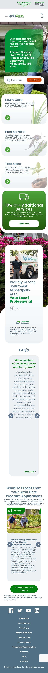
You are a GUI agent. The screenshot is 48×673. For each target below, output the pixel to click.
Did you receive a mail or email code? (24, 4)
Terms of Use (24, 637)
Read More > (30, 471)
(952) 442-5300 (39, 5)
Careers (24, 651)
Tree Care (24, 628)
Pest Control (24, 623)
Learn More (24, 223)
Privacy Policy (24, 642)
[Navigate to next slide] (37, 415)
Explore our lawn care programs (24, 589)
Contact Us (39, 2)
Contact (24, 661)
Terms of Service (24, 632)
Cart (42, 17)
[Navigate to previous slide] (10, 415)
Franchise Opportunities (24, 647)
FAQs (24, 656)
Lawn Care (24, 618)
